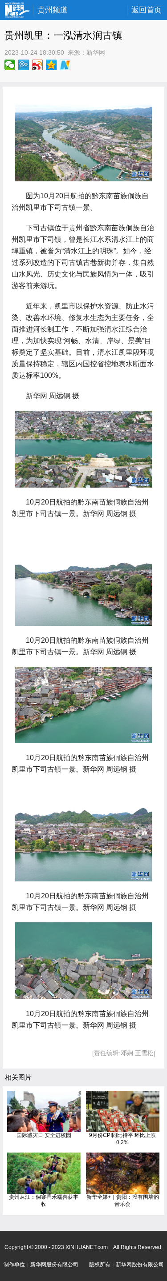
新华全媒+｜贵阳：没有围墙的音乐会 (122, 1200)
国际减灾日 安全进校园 (43, 1135)
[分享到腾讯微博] (23, 65)
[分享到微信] (10, 65)
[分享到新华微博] (65, 65)
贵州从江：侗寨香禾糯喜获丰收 (43, 1200)
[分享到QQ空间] (51, 65)
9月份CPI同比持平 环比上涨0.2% (122, 1138)
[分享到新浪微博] (37, 65)
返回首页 (146, 10)
